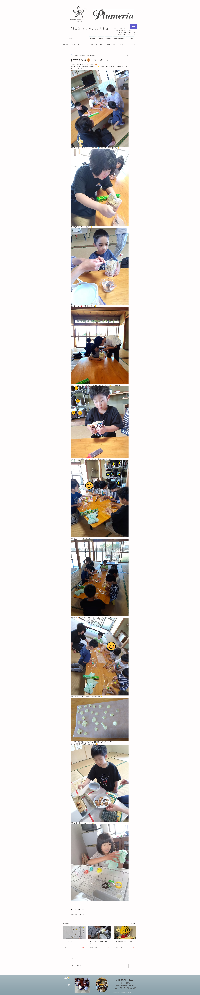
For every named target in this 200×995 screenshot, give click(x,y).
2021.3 (108, 44)
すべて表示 (133, 923)
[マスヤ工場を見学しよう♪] (125, 932)
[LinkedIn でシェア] (79, 909)
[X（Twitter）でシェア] (75, 909)
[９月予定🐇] (74, 932)
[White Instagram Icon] (69, 985)
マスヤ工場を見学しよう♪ (124, 941)
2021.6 (79, 44)
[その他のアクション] (128, 55)
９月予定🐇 (68, 941)
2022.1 (121, 44)
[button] (101, 37)
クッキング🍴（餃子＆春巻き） (98, 942)
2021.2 (114, 44)
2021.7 (86, 44)
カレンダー (94, 44)
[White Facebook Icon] (66, 985)
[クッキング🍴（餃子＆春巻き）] (99, 932)
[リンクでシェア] (83, 909)
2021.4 (101, 44)
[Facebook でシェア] (71, 909)
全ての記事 (65, 44)
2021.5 (73, 44)
